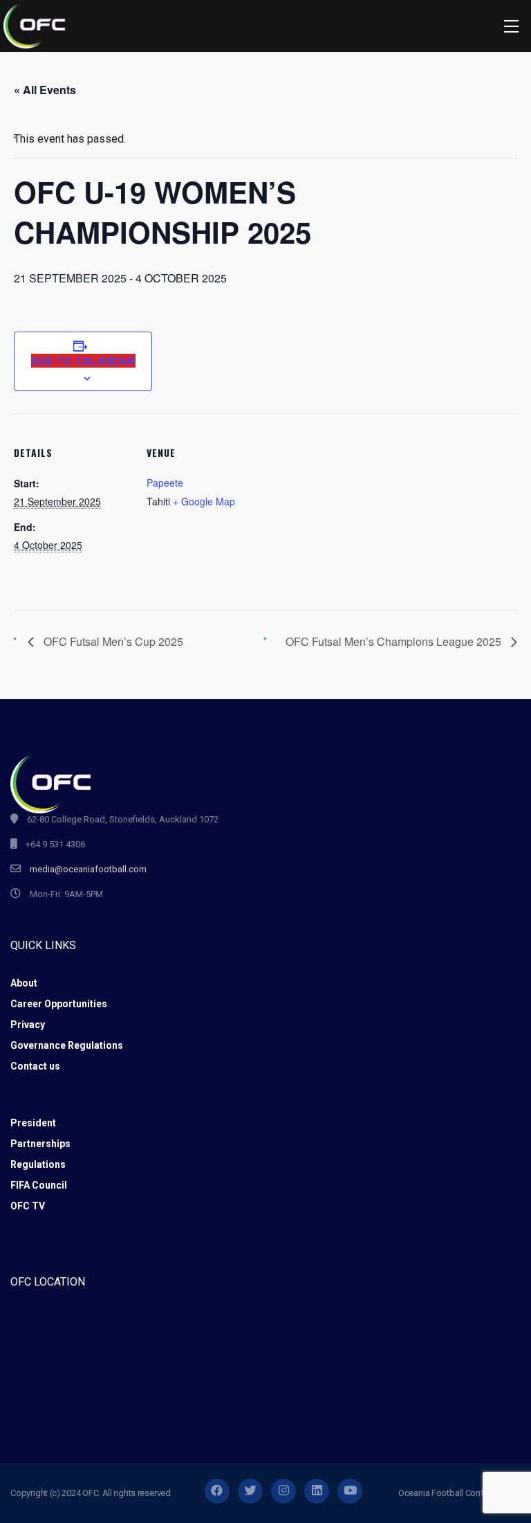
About (23, 983)
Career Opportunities (58, 1003)
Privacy (27, 1024)
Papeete (165, 482)
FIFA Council (38, 1185)
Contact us (35, 1066)
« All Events (45, 90)
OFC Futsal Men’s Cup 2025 (112, 641)
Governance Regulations (66, 1045)
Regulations (38, 1164)
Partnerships (40, 1143)
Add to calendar (83, 361)
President (33, 1122)
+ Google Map (204, 501)
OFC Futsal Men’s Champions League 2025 (395, 641)
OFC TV (27, 1205)
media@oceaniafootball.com (88, 869)
